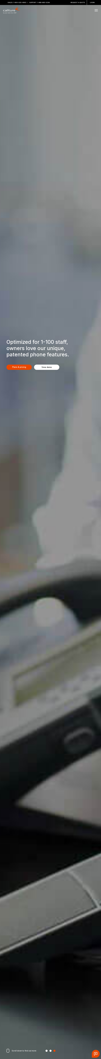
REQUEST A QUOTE (78, 2)
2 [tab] (50, 1051)
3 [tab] (54, 1051)
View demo (47, 367)
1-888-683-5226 (43, 2)
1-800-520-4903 (19, 2)
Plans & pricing (19, 367)
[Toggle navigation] (96, 10)
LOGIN (92, 2)
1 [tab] (46, 1051)
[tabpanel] (50, 529)
